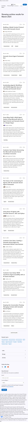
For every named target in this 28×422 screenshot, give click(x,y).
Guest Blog (20, 341)
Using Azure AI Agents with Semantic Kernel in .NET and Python (14, 212)
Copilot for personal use (18, 395)
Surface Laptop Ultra (15, 394)
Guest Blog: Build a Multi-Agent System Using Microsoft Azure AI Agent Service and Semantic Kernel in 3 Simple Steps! (13, 120)
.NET (24, 339)
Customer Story (4, 343)
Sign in (25, 4)
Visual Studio (15, 412)
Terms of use (5, 419)
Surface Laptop (8, 394)
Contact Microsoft (17, 418)
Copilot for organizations (8, 395)
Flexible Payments (18, 399)
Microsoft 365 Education (5, 402)
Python (3, 341)
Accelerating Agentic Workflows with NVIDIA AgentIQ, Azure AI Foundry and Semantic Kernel (12, 87)
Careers (20, 412)
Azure (7, 409)
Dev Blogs (4, 5)
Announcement (19, 339)
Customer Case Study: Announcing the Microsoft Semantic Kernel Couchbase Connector (13, 151)
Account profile (18, 397)
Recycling (20, 419)
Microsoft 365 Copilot (21, 408)
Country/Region (5, 380)
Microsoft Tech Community (13, 411)
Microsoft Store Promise (10, 399)
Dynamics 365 (15, 407)
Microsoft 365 (21, 407)
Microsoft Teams (13, 408)
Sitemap (11, 418)
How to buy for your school (15, 402)
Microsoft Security (8, 407)
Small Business (3, 409)
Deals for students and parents (17, 404)
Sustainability (11, 415)
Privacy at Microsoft (14, 414)
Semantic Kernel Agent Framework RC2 (13, 57)
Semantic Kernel (5, 339)
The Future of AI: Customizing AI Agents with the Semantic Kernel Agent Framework (13, 182)
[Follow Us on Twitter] (2, 367)
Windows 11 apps (11, 397)
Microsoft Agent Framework (12, 5)
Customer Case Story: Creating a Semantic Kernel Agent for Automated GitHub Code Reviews (13, 242)
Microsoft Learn (20, 409)
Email (3, 375)
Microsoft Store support (7, 398)
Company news (7, 414)
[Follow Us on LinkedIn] (5, 367)
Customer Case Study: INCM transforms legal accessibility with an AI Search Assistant (14, 274)
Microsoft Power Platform (5, 408)
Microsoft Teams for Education (19, 401)
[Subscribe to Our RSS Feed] (8, 367)
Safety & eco (15, 419)
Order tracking (19, 398)
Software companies (9, 412)
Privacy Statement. (9, 386)
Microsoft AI (2, 407)
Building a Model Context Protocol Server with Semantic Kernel (13, 28)
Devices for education (8, 401)
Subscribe (4, 389)
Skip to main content (4, 0)
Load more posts (14, 332)
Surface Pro (2, 394)
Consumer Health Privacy (5, 418)
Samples (14, 341)
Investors (20, 414)
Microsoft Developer (13, 409)
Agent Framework (9, 341)
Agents (10, 343)
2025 (21, 5)
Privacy (22, 418)
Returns (14, 398)
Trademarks (10, 419)
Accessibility (6, 415)
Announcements (12, 339)
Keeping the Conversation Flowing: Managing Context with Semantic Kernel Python (13, 306)
